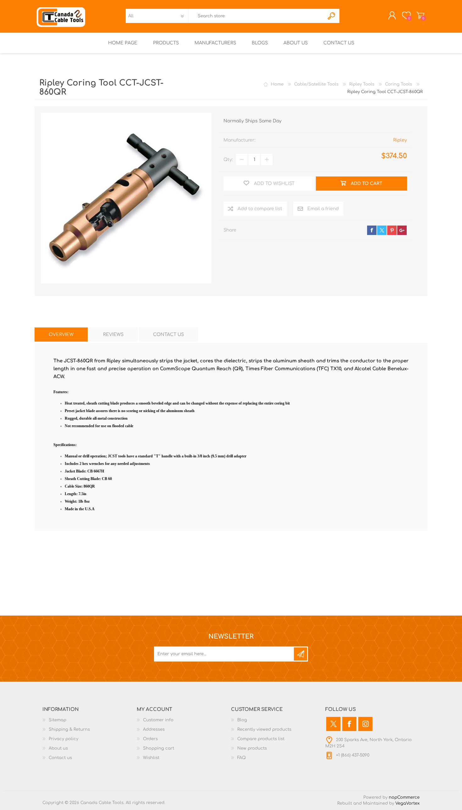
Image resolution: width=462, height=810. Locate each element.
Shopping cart (420, 15)
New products (252, 748)
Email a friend (323, 208)
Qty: (228, 159)
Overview (61, 334)
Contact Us (168, 334)
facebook (372, 230)
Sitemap (57, 720)
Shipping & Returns (69, 729)
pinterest (392, 230)
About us (58, 748)
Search (332, 16)
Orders (150, 739)
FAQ (241, 758)
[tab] (61, 334)
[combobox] (256, 16)
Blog (242, 720)
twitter (382, 230)
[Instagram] (365, 724)
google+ (402, 230)
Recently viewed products (264, 729)
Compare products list (260, 739)
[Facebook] (349, 724)
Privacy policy (63, 739)
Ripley (400, 140)
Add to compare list (260, 208)
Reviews (113, 334)
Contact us (60, 758)
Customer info (158, 720)
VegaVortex (407, 803)
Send (300, 654)
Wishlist (151, 758)
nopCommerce (404, 797)
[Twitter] (333, 724)
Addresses (154, 729)
